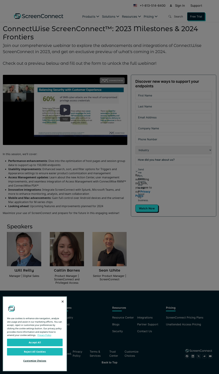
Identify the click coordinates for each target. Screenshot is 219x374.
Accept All (35, 342)
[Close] (62, 301)
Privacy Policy (44, 335)
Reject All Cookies (35, 351)
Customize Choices (34, 360)
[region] (35, 333)
